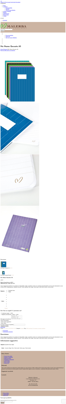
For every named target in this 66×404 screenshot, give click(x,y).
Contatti (4, 16)
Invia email (3, 327)
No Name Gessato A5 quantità (7, 324)
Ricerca (2, 30)
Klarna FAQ (6, 363)
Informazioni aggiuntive (8, 331)
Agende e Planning (7, 11)
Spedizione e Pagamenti (9, 359)
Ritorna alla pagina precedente (8, 50)
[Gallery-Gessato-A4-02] (20, 153)
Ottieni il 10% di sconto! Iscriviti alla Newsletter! (10, 2)
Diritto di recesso (7, 358)
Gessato (5, 49)
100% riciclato (29, 328)
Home (4, 5)
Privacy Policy (7, 361)
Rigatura (3, 291)
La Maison (5, 6)
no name (39, 328)
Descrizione (5, 330)
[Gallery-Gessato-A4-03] (20, 205)
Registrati (5, 20)
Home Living (6, 14)
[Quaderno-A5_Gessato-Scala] (20, 102)
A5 (33, 328)
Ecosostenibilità (9, 7)
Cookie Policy (7, 360)
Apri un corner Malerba (10, 10)
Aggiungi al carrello (4, 326)
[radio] (11, 290)
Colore (2, 301)
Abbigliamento (6, 13)
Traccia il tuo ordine (8, 356)
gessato (35, 328)
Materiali (7, 9)
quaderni (43, 328)
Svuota (6, 308)
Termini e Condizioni (8, 357)
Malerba (4, 12)
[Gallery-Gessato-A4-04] (20, 257)
